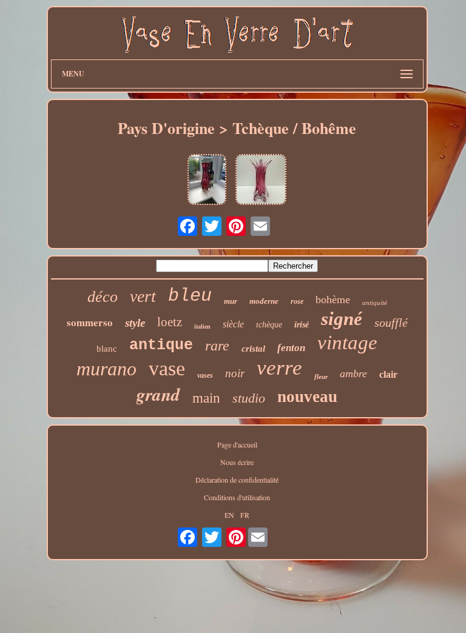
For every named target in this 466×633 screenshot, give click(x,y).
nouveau (307, 396)
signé (341, 318)
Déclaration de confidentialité (237, 479)
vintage (347, 342)
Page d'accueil (237, 444)
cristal (253, 348)
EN (229, 515)
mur (230, 301)
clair (388, 374)
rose (297, 301)
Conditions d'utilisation (237, 497)
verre (279, 368)
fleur (321, 376)
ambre (353, 373)
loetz (169, 322)
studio (248, 398)
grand (158, 394)
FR (244, 515)
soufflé (391, 322)
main (206, 398)
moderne (264, 301)
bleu (190, 296)
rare (217, 345)
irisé (301, 324)
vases (205, 375)
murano (106, 369)
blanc (106, 348)
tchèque (269, 324)
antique (161, 345)
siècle (233, 324)
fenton (291, 347)
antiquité (374, 302)
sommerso (90, 322)
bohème (333, 299)
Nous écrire (237, 462)
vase (167, 368)
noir (235, 373)
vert (143, 296)
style (135, 322)
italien (202, 326)
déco (102, 297)
